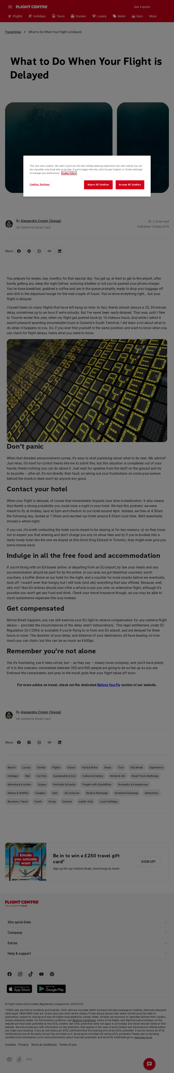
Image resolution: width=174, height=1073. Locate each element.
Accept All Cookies (130, 184)
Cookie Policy (69, 173)
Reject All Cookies (98, 184)
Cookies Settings (40, 184)
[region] (87, 176)
